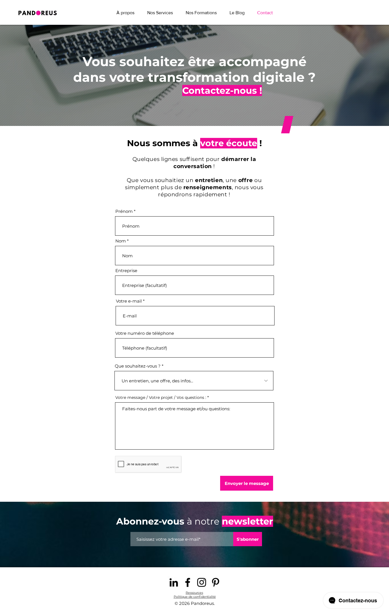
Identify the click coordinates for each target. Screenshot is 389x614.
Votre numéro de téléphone (144, 333)
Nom (120, 241)
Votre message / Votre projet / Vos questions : (160, 397)
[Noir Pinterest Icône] (216, 582)
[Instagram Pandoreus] (202, 582)
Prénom (124, 211)
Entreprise (126, 270)
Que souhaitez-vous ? (138, 366)
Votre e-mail (129, 301)
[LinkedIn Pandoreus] (174, 582)
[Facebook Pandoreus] (188, 582)
